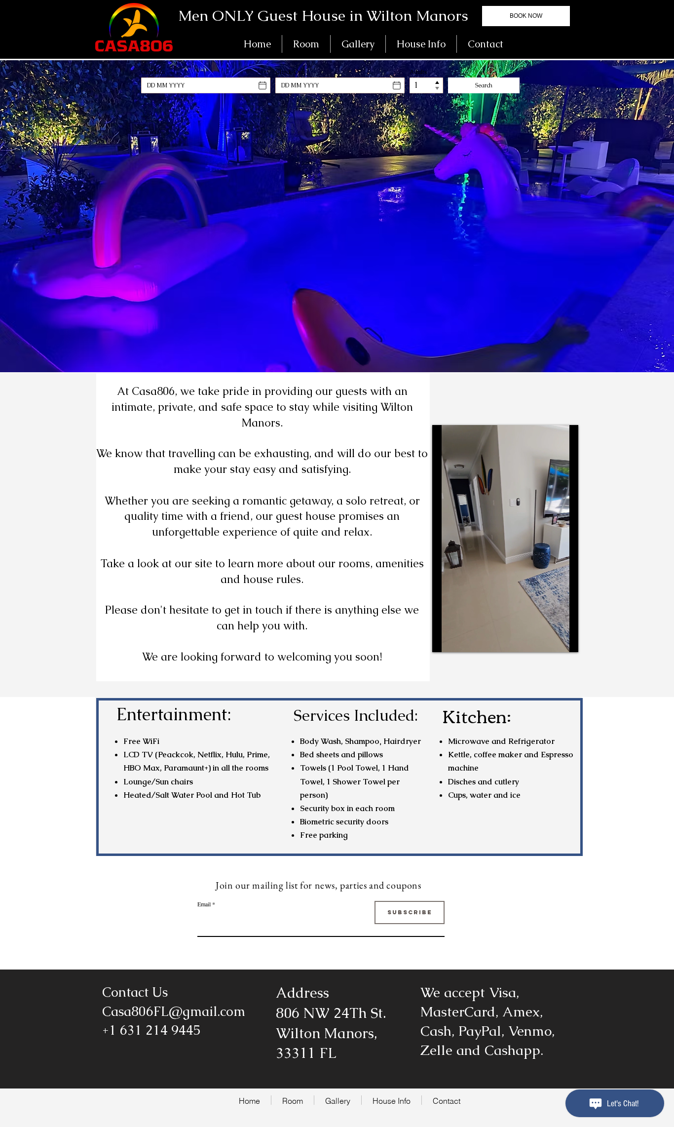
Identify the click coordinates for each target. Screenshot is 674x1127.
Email (204, 904)
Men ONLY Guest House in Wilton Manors (323, 15)
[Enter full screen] (565, 638)
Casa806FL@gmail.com (173, 1011)
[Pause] (445, 638)
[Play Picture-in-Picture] (548, 638)
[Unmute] (461, 638)
